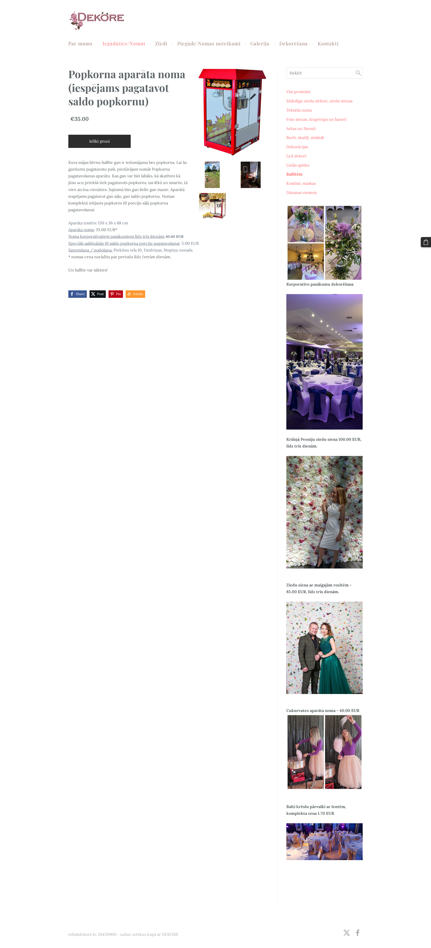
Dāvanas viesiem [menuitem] (301, 192)
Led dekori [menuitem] (296, 155)
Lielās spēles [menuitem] (297, 165)
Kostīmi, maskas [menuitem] (301, 183)
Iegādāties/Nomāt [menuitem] (124, 43)
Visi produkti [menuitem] (298, 91)
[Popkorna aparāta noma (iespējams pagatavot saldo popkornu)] (212, 175)
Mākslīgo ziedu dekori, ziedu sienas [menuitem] (319, 100)
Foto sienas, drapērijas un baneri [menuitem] (316, 119)
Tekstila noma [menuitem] (299, 110)
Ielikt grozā (99, 141)
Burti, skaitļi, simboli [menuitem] (305, 137)
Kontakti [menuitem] (328, 43)
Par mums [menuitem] (80, 43)
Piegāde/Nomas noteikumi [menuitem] (209, 43)
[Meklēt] (358, 72)
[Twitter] (347, 932)
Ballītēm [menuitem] (294, 174)
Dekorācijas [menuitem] (297, 146)
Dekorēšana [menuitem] (293, 43)
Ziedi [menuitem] (161, 43)
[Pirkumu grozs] (426, 242)
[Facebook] (358, 932)
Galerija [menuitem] (259, 43)
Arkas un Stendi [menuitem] (301, 128)
